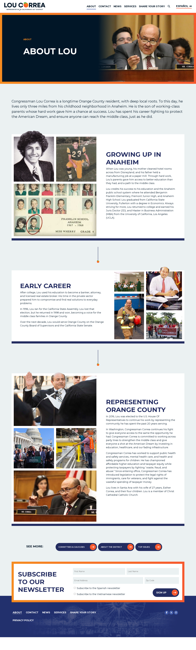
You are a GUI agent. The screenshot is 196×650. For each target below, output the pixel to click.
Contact (105, 6)
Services (130, 6)
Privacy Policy (23, 620)
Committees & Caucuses (71, 547)
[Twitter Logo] (171, 613)
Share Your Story (152, 6)
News (117, 6)
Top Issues (144, 547)
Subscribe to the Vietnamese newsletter (101, 594)
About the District (111, 547)
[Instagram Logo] (176, 613)
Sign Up (161, 592)
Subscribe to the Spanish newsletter (98, 588)
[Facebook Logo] (167, 613)
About (91, 6)
